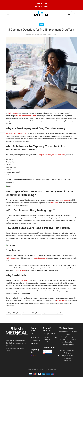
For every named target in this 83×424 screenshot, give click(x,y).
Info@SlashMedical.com (52, 334)
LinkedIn (36, 337)
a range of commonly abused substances (51, 155)
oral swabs (54, 203)
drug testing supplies (40, 258)
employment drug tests (32, 313)
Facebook (37, 334)
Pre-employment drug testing (16, 133)
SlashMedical (37, 34)
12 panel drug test (14, 313)
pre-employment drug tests (52, 313)
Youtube (36, 344)
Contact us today (20, 270)
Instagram (36, 340)
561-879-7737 (41, 6)
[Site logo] (41, 13)
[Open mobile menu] (8, 14)
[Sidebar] (2, 129)
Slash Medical (10, 258)
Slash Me (11, 113)
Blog (41, 24)
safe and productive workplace (26, 116)
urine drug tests (65, 200)
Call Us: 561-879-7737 (47, 339)
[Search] (75, 14)
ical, (16, 113)
